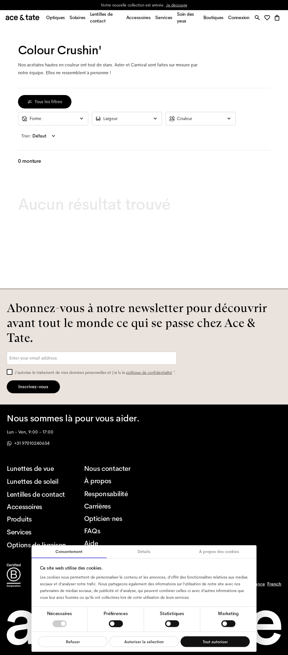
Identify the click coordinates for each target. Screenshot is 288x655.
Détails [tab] (144, 551)
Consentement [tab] (68, 551)
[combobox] (53, 118)
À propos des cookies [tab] (219, 551)
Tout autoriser (215, 641)
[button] (269, 18)
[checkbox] (9, 372)
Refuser (73, 641)
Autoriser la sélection (144, 641)
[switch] (116, 623)
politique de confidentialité (149, 372)
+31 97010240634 (32, 443)
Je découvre (176, 5)
